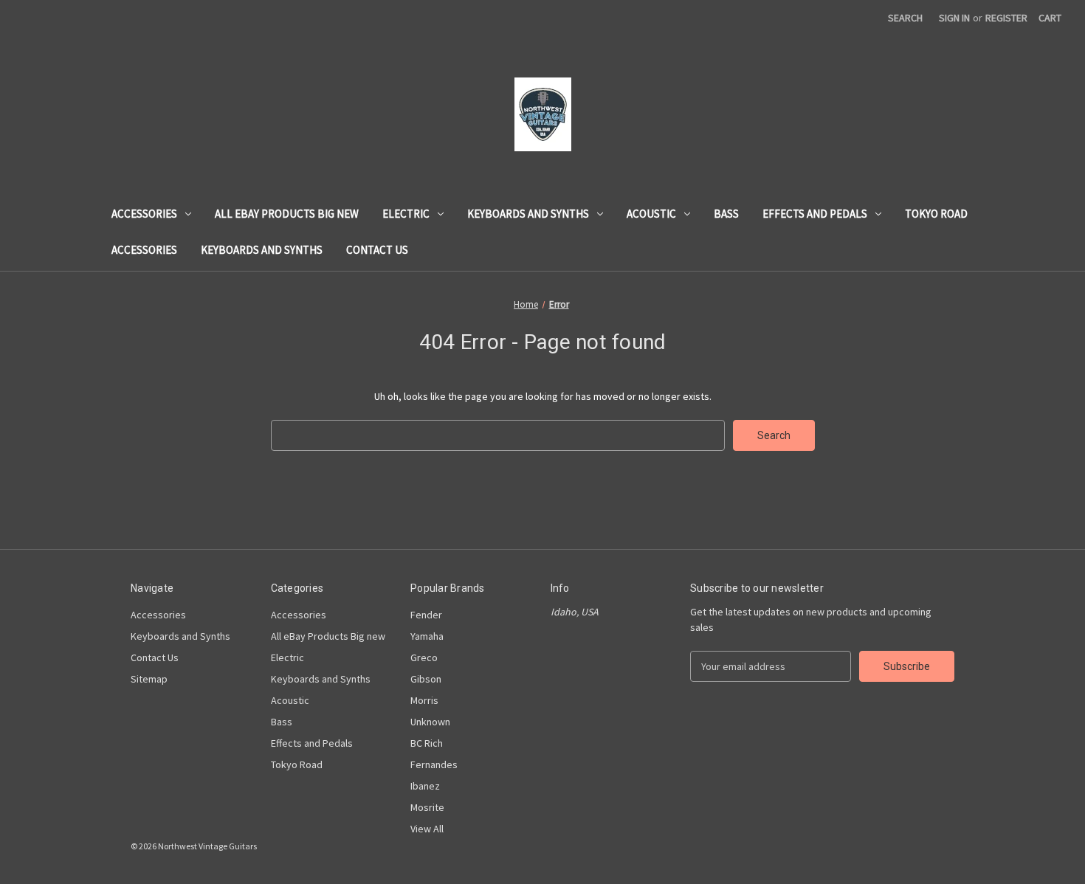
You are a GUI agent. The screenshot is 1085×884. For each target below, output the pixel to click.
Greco (424, 657)
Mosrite (427, 807)
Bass (726, 214)
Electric (406, 214)
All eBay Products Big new (287, 214)
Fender (426, 614)
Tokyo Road (936, 214)
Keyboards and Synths (528, 214)
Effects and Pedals (814, 214)
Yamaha (427, 636)
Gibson (425, 679)
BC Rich (426, 743)
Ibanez (425, 786)
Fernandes (434, 764)
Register (1006, 17)
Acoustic (651, 214)
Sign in (954, 17)
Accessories (144, 214)
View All (427, 828)
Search (905, 17)
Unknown (430, 721)
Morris (424, 700)
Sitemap (149, 679)
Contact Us (377, 250)
